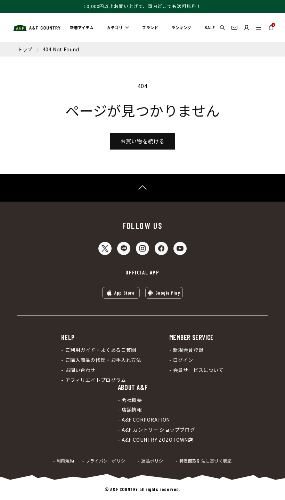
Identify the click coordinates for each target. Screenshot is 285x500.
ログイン (183, 360)
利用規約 (65, 460)
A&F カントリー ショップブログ (158, 430)
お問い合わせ (80, 370)
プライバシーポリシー (108, 460)
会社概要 (132, 400)
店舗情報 (132, 410)
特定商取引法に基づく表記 (205, 460)
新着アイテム (82, 27)
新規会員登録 (188, 350)
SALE (210, 27)
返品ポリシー (154, 460)
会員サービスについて (198, 370)
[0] (271, 30)
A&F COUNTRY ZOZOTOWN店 (157, 440)
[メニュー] (258, 27)
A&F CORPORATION (146, 420)
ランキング (181, 27)
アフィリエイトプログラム (95, 380)
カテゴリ (115, 27)
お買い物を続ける (142, 141)
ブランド (150, 27)
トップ (25, 49)
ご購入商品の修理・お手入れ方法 (103, 360)
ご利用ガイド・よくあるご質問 (100, 350)
